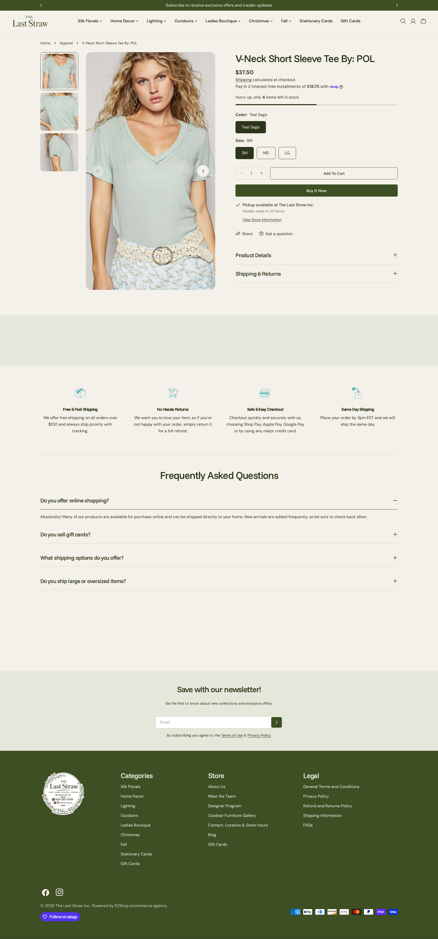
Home (45, 43)
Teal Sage (251, 126)
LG (287, 152)
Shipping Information (322, 815)
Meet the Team (222, 796)
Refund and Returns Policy (327, 806)
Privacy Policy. (259, 735)
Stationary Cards (136, 854)
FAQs (308, 825)
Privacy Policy (316, 796)
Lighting (128, 806)
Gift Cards (130, 863)
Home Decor (132, 796)
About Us (216, 786)
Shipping (243, 79)
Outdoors (129, 815)
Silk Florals (130, 786)
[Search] (403, 21)
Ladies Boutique (136, 825)
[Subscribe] (276, 722)
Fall (124, 844)
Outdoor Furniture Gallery (232, 815)
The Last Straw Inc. (73, 905)
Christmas (130, 834)
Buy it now (316, 190)
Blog (212, 834)
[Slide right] (203, 171)
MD (266, 152)
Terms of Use (232, 735)
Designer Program (224, 806)
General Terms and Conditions (331, 786)
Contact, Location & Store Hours (238, 825)
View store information (262, 219)
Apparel (66, 43)
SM (244, 152)
